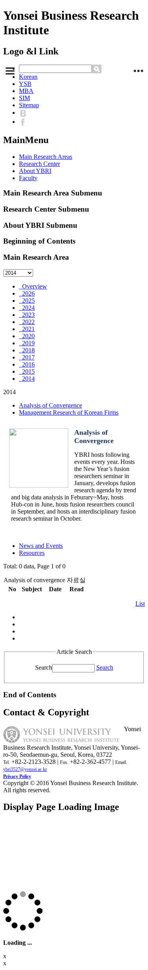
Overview (33, 286)
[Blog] (25, 112)
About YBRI (35, 171)
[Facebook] (24, 121)
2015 (27, 371)
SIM (24, 98)
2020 (27, 336)
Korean (28, 76)
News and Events (41, 545)
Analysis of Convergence (50, 405)
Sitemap (29, 105)
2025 (27, 300)
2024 (27, 307)
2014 (27, 378)
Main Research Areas (45, 156)
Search (43, 667)
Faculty (28, 178)
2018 (27, 350)
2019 (27, 343)
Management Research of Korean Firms (68, 412)
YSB (25, 83)
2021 (27, 329)
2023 (27, 314)
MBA (26, 91)
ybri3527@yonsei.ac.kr (25, 769)
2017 (27, 357)
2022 (27, 321)
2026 (27, 293)
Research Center (39, 163)
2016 (27, 364)
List (140, 603)
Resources (32, 552)
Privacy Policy (17, 776)
